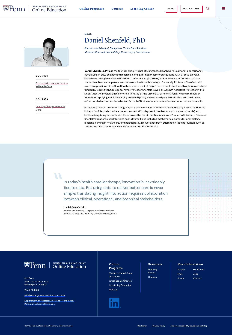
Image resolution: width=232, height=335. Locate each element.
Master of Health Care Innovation (120, 275)
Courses (117, 8)
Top (220, 325)
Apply (171, 8)
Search (207, 8)
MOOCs (113, 289)
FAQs (180, 273)
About (181, 278)
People (181, 269)
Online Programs (91, 8)
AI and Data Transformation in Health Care (52, 84)
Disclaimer (142, 326)
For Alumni (198, 269)
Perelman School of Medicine (39, 303)
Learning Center (142, 8)
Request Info (191, 8)
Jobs (195, 273)
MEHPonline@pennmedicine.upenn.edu (44, 295)
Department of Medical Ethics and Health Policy (49, 300)
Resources (155, 264)
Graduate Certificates (120, 280)
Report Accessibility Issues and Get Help (189, 326)
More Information (190, 264)
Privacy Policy (159, 326)
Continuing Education (120, 285)
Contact (197, 278)
